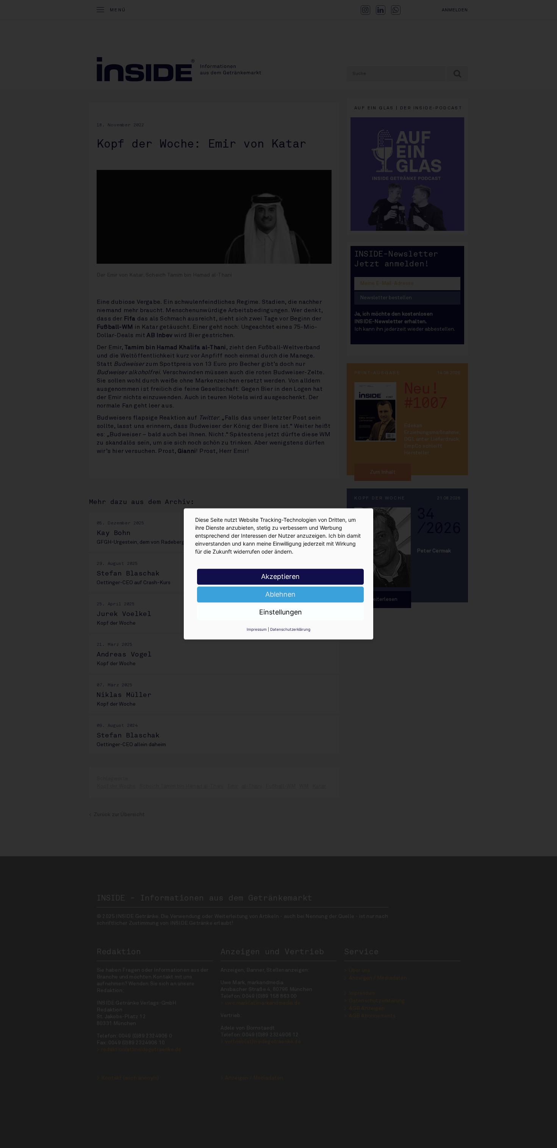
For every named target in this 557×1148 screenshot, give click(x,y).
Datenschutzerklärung (290, 629)
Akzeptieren (280, 576)
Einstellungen (280, 612)
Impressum (257, 629)
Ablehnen (280, 594)
